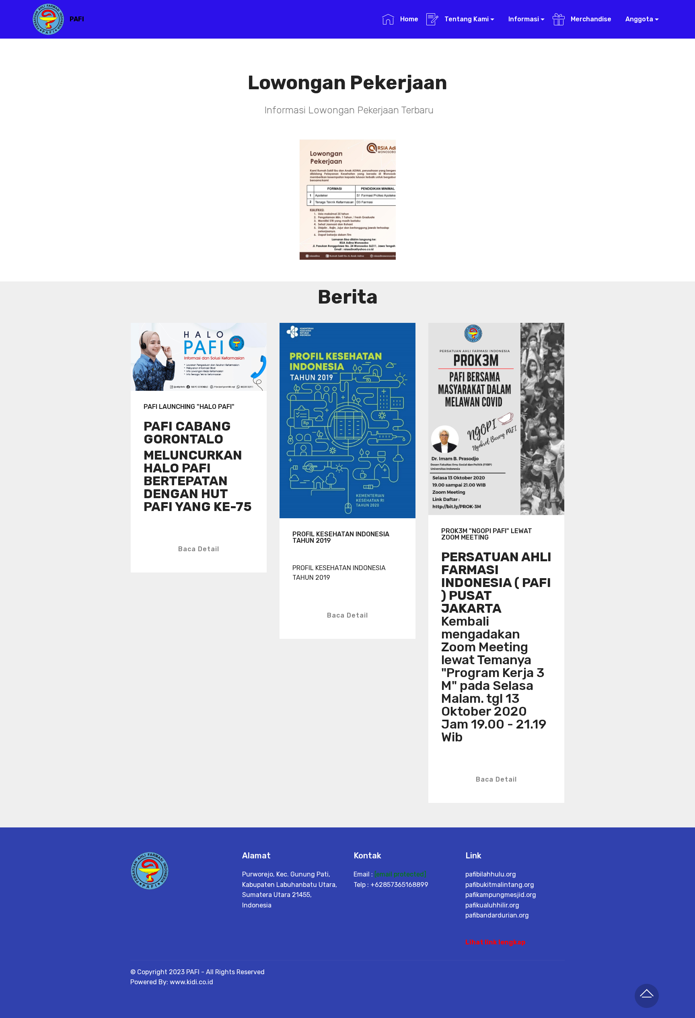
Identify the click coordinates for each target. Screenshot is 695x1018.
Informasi (523, 19)
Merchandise (590, 19)
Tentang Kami (466, 19)
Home (408, 19)
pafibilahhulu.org (490, 874)
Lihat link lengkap (495, 942)
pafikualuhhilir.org (492, 905)
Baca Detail (198, 549)
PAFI (77, 19)
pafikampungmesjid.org (500, 895)
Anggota (638, 19)
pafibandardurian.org (497, 915)
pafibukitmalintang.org (499, 885)
